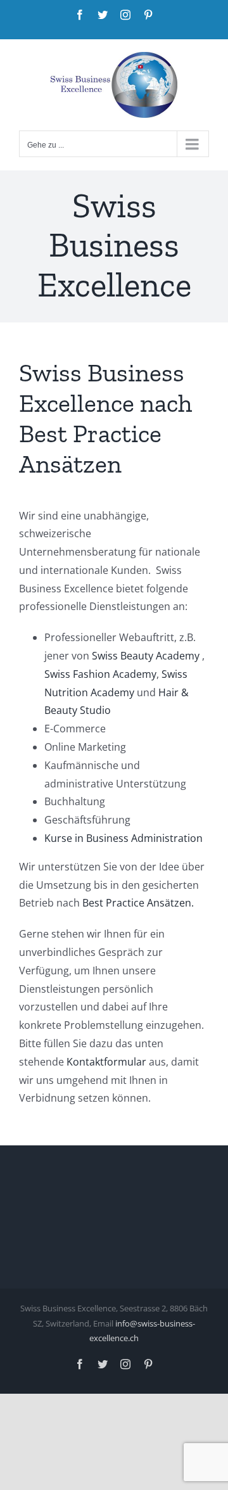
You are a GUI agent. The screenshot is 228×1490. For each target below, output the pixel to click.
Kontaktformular (106, 1062)
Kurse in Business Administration (123, 838)
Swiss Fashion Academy (100, 674)
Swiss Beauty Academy (146, 656)
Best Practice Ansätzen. (139, 903)
